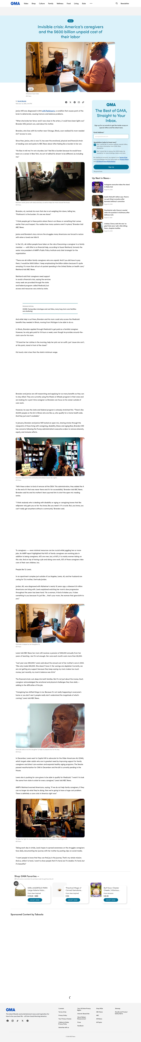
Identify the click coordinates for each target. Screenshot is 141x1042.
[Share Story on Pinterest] (74, 102)
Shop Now (35, 900)
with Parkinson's (48, 111)
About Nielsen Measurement (81, 1018)
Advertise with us (64, 1027)
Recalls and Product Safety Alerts (121, 1013)
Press (79, 1022)
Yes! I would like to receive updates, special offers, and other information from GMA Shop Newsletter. (112, 146)
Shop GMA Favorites (25, 876)
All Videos (99, 1019)
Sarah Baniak (22, 101)
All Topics (99, 1022)
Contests (61, 1008)
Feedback (80, 1026)
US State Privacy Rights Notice (105, 161)
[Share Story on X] (70, 102)
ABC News (99, 1012)
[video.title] (70, 67)
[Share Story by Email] (78, 102)
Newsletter (125, 3)
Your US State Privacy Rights (84, 1009)
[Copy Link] (83, 102)
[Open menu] (91, 3)
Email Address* (99, 132)
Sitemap (117, 1008)
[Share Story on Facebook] (66, 102)
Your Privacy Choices (65, 1019)
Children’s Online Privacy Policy (63, 1023)
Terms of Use (123, 157)
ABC (97, 1015)
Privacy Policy (124, 159)
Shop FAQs (99, 1008)
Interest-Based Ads (83, 1014)
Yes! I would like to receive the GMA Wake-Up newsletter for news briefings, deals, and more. (111, 152)
